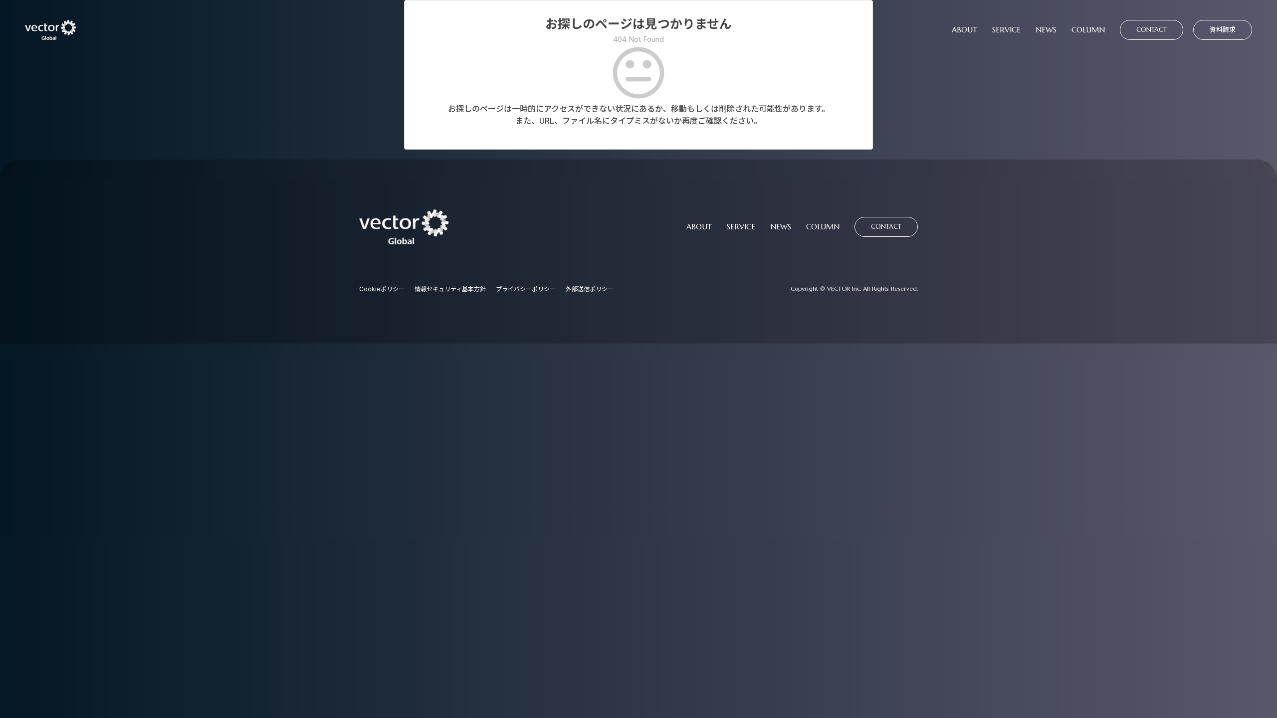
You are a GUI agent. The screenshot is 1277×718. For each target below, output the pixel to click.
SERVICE (1006, 29)
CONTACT (1151, 29)
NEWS (1046, 29)
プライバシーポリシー (526, 289)
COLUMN (1088, 29)
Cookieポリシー (382, 289)
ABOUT (964, 29)
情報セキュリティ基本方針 (450, 289)
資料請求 (1223, 29)
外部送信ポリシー (590, 289)
